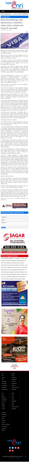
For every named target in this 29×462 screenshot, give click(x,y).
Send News (14, 408)
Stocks (3, 403)
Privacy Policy (4, 426)
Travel (13, 399)
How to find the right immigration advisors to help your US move (14, 274)
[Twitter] (13, 448)
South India (4, 387)
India (3, 395)
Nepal (13, 375)
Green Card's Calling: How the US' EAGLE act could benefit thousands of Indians (14, 268)
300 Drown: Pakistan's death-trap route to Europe (12, 262)
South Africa (14, 377)
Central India (4, 385)
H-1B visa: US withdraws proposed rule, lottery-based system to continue (13, 277)
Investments (4, 399)
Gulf (2, 379)
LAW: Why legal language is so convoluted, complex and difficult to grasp (14, 258)
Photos (13, 403)
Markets (3, 397)
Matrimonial (4, 414)
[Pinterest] (10, 451)
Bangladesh (14, 379)
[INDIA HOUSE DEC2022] (14, 362)
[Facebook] (10, 448)
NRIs (3, 373)
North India (4, 383)
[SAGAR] (14, 253)
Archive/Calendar (15, 406)
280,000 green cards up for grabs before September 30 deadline (13, 270)
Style (12, 397)
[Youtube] (18, 448)
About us (3, 420)
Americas (13, 385)
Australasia (4, 381)
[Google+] (13, 451)
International (14, 383)
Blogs (3, 418)
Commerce (4, 401)
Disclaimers (4, 428)
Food (13, 395)
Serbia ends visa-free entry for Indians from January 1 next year (14, 265)
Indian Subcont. (5, 389)
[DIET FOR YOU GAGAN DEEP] (14, 334)
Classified (4, 412)
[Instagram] (15, 448)
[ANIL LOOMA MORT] (14, 306)
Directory (3, 416)
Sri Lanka (13, 381)
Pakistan (13, 373)
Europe (3, 377)
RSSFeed (3, 430)
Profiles (3, 406)
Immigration (14, 401)
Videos (13, 404)
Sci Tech (3, 408)
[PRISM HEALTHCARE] (14, 207)
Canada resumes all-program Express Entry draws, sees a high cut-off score (14, 272)
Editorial (3, 404)
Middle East (14, 389)
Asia (2, 393)
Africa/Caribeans (15, 387)
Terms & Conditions (6, 424)
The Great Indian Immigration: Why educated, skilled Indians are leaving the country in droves (13, 279)
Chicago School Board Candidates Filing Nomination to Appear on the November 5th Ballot (13, 261)
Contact (3, 422)
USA (2, 375)
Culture (13, 393)
